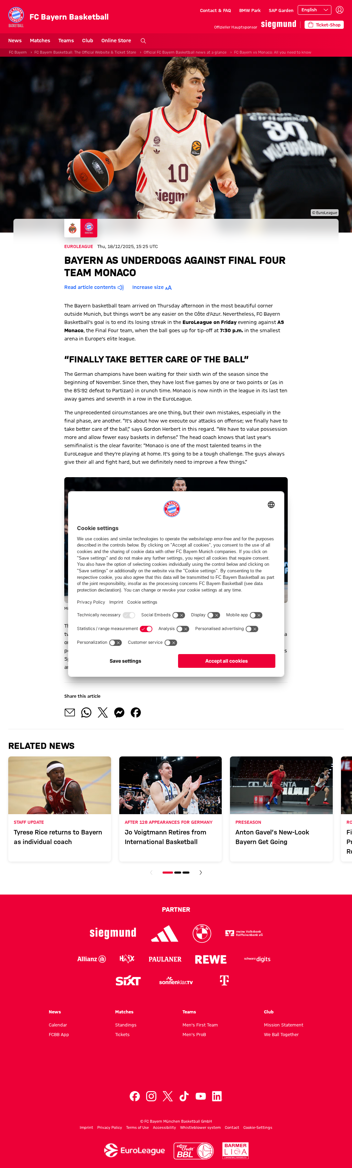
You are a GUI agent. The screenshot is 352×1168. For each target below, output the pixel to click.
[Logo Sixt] (128, 980)
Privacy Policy (109, 1127)
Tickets (122, 1034)
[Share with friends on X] (102, 712)
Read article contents (90, 287)
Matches (40, 40)
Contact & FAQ (215, 10)
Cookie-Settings (257, 1127)
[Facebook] (134, 1096)
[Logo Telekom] (224, 980)
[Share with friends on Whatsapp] (86, 712)
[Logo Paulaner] (165, 959)
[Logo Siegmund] (113, 933)
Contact (232, 1127)
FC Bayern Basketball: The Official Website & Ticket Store (85, 52)
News (15, 40)
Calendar (58, 1024)
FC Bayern (18, 52)
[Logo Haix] (127, 959)
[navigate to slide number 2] (177, 873)
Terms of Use (137, 1127)
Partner (176, 909)
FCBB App (59, 1034)
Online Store (116, 40)
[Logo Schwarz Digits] (257, 959)
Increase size (148, 287)
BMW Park (250, 10)
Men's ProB (194, 1034)
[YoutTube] (200, 1096)
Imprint (86, 1127)
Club (87, 40)
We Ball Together (281, 1034)
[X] (167, 1096)
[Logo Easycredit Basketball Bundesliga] (194, 1151)
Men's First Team (200, 1024)
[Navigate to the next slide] (200, 872)
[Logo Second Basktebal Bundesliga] (235, 1150)
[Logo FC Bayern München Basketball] (176, 1070)
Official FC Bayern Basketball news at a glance (185, 52)
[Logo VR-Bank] (244, 933)
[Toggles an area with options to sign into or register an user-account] (340, 10)
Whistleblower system (200, 1127)
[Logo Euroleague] (134, 1150)
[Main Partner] (278, 24)
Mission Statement (283, 1024)
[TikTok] (184, 1096)
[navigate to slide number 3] (186, 873)
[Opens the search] (143, 41)
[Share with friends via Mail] (69, 712)
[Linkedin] (217, 1096)
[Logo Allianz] (91, 959)
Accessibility (164, 1127)
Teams (66, 40)
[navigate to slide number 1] (168, 873)
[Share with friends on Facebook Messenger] (119, 712)
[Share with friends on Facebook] (135, 712)
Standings (125, 1024)
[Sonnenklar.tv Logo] (176, 980)
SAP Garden (281, 10)
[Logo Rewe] (211, 959)
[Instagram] (151, 1096)
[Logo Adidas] (165, 933)
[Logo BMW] (201, 933)
